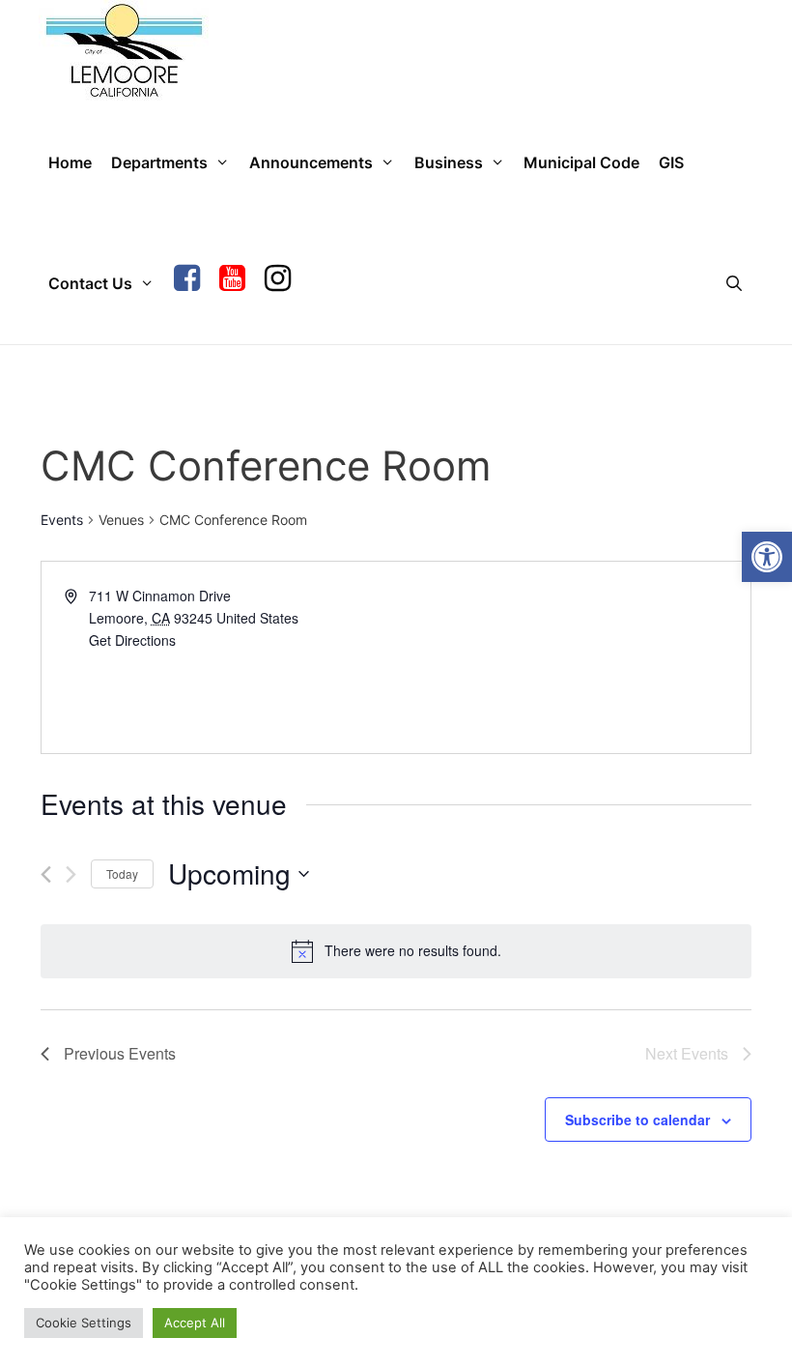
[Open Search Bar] (733, 283)
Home (70, 162)
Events (62, 519)
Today (122, 873)
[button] (767, 557)
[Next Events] (71, 874)
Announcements (311, 162)
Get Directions (132, 640)
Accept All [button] (194, 1322)
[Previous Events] (46, 874)
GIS (671, 162)
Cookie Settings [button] (83, 1322)
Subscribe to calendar (637, 1119)
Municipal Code (581, 162)
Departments (159, 162)
